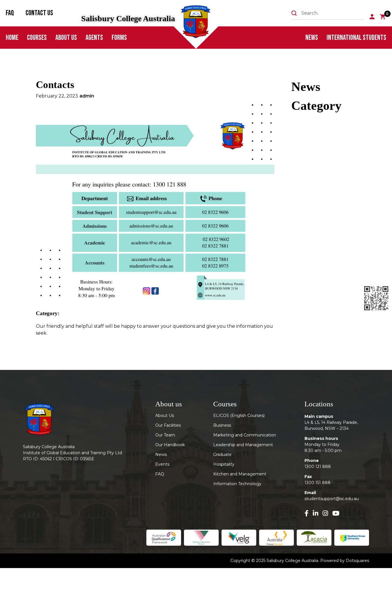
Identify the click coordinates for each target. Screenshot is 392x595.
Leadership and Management (243, 444)
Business (222, 425)
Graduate (222, 454)
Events (162, 464)
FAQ (10, 13)
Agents (94, 37)
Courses (37, 37)
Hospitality (223, 464)
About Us (66, 37)
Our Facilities (168, 425)
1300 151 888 (317, 482)
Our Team (165, 435)
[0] (383, 16)
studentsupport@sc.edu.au (331, 498)
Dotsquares (357, 560)
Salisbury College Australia (128, 19)
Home (12, 37)
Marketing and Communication (244, 435)
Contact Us (39, 13)
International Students (356, 37)
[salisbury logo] (196, 23)
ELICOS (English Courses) (239, 415)
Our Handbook (170, 444)
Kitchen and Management (239, 474)
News (311, 37)
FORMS (119, 37)
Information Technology (237, 483)
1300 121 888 (317, 466)
